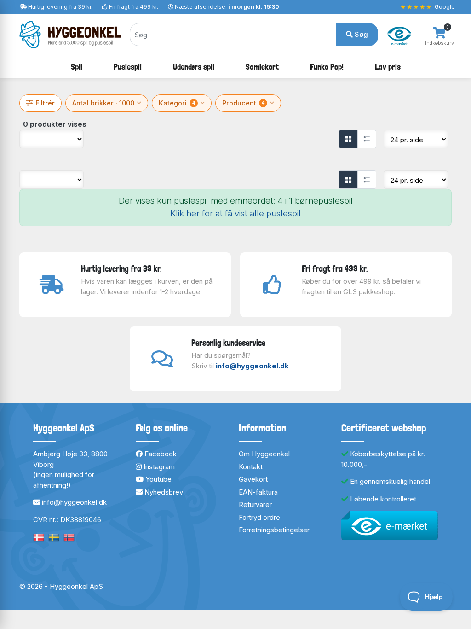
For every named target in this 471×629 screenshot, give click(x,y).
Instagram (158, 466)
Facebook (160, 453)
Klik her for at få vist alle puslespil (235, 213)
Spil (76, 66)
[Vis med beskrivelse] (366, 139)
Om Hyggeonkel (264, 453)
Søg (360, 34)
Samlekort (262, 66)
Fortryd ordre (259, 517)
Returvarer (255, 504)
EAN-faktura (258, 492)
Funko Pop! (327, 66)
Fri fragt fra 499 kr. (133, 6)
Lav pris (388, 66)
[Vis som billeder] (348, 139)
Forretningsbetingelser (274, 529)
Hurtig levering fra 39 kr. (60, 6)
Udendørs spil (193, 66)
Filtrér (45, 103)
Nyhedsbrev (163, 492)
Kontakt (251, 466)
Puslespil (128, 66)
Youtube (158, 479)
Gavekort (253, 479)
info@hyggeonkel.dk (252, 365)
